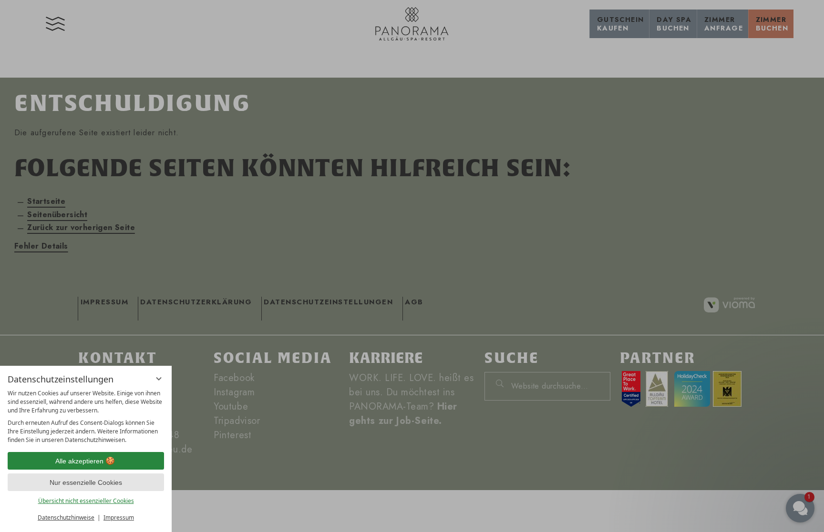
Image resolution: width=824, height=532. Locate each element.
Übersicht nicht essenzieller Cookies (86, 501)
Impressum (118, 517)
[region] (86, 416)
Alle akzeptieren (79, 461)
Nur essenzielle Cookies (86, 482)
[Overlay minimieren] (159, 378)
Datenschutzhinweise (66, 517)
